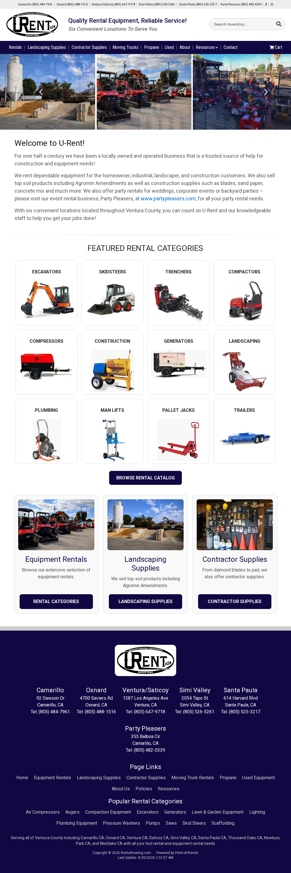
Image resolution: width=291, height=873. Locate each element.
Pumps (153, 823)
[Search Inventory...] (278, 24)
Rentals (15, 47)
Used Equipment (258, 777)
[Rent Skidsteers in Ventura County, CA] (112, 319)
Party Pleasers (241, 4)
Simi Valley (157, 4)
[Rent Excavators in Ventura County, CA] (46, 316)
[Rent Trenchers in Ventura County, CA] (178, 320)
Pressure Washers (121, 823)
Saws (171, 823)
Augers (72, 812)
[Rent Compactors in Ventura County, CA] (244, 320)
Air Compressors (43, 812)
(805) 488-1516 (100, 711)
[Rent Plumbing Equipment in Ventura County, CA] (46, 458)
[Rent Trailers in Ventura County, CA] (244, 453)
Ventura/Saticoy (113, 4)
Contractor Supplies (89, 47)
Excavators (148, 812)
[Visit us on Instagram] (272, 4)
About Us (121, 788)
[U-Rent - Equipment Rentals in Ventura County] (32, 25)
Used (169, 47)
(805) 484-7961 (54, 711)
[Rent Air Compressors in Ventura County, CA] (46, 378)
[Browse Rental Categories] (56, 551)
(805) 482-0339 (149, 750)
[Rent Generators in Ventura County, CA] (178, 375)
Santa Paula (198, 4)
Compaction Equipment (108, 812)
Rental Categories (56, 601)
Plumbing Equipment (76, 823)
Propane (151, 47)
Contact (231, 47)
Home (22, 777)
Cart (278, 47)
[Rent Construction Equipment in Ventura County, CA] (112, 389)
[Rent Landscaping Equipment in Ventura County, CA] (244, 389)
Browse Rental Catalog (145, 478)
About (185, 47)
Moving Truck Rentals (192, 777)
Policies (144, 788)
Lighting (257, 812)
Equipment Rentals (52, 777)
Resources (205, 47)
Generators (175, 812)
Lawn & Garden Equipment (218, 812)
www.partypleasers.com (168, 198)
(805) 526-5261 (198, 711)
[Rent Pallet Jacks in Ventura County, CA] (178, 458)
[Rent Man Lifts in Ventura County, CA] (112, 458)
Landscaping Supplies (47, 47)
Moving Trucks (125, 47)
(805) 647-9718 (149, 711)
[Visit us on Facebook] (266, 4)
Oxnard (72, 4)
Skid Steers (194, 823)
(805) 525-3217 (244, 711)
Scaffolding (222, 823)
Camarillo (35, 4)
